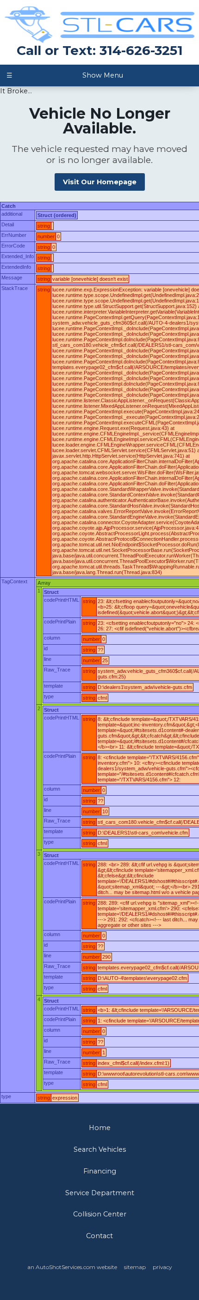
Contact (99, 1236)
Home (100, 1128)
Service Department (99, 1193)
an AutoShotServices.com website (72, 1267)
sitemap (135, 1267)
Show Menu (64, 75)
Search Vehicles (100, 1149)
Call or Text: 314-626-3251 (100, 50)
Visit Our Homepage (100, 182)
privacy (162, 1267)
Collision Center (99, 1214)
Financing (99, 1171)
